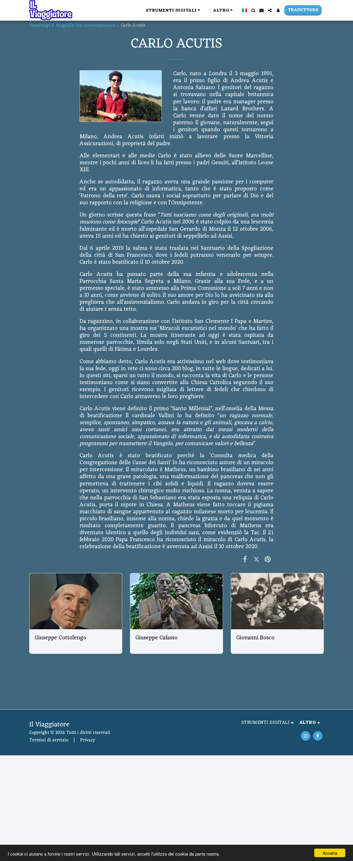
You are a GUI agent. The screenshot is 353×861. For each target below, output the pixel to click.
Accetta (330, 853)
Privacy (87, 740)
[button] (174, 10)
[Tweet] (256, 560)
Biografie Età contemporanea (85, 25)
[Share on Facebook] (245, 560)
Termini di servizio (48, 740)
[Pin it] (267, 560)
